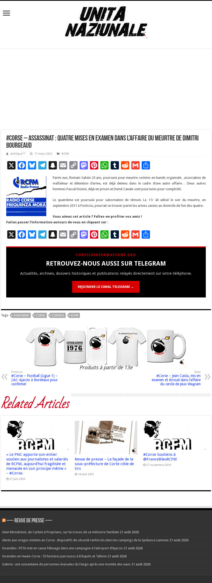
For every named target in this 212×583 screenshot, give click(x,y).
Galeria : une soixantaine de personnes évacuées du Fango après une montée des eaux (66, 564)
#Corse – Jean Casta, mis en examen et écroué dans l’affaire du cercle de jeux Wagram (176, 378)
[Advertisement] (106, 91)
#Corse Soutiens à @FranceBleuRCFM (160, 456)
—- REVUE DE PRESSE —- (29, 521)
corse (40, 315)
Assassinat (21, 315)
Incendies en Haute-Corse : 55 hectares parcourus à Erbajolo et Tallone (54, 556)
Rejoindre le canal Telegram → (106, 287)
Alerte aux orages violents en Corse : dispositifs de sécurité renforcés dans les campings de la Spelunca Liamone (85, 540)
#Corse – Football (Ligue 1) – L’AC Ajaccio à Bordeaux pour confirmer (34, 378)
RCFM (65, 153)
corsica (58, 315)
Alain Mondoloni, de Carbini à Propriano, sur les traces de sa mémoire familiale (60, 532)
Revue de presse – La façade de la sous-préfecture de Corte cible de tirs (104, 464)
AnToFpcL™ (17, 153)
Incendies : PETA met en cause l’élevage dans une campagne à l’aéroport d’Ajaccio (62, 548)
